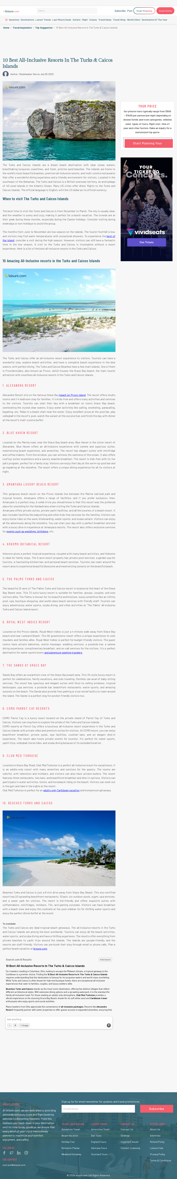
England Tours (98, 1141)
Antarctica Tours (100, 1129)
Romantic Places (71, 1148)
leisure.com (82, 1175)
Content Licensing (130, 1148)
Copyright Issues (129, 1141)
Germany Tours (99, 1148)
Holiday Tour (68, 1141)
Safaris (77, 19)
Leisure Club (156, 1148)
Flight (85, 19)
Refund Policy (157, 1141)
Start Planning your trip (147, 143)
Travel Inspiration (22, 27)
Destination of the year (154, 19)
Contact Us (127, 1129)
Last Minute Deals (61, 19)
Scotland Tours (99, 1154)
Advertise (155, 1135)
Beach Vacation (70, 1135)
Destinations (27, 19)
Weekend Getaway (71, 1154)
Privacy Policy (157, 1154)
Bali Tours (96, 1135)
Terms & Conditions (160, 1160)
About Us (155, 1129)
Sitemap (125, 1135)
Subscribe (120, 10)
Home (6, 27)
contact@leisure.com (14, 1164)
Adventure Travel (71, 1129)
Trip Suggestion (44, 27)
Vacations (13, 19)
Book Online (165, 10)
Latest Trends (43, 19)
